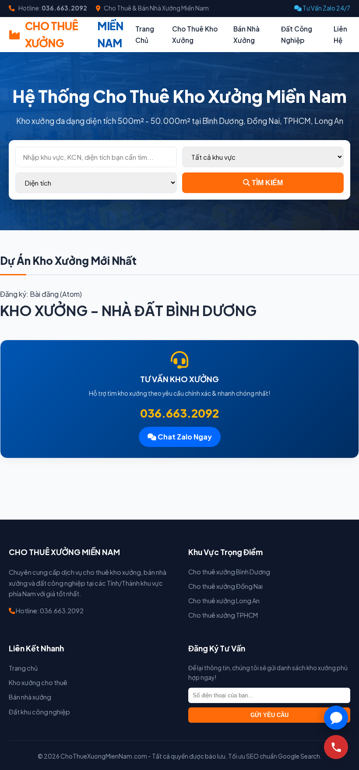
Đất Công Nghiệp (296, 34)
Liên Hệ (340, 34)
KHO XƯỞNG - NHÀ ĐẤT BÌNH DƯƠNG (128, 310)
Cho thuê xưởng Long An (224, 601)
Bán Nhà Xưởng (246, 34)
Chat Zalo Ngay (184, 436)
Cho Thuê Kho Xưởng (195, 34)
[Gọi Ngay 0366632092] (336, 747)
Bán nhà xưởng (30, 697)
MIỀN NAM (74, 34)
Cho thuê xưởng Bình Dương (229, 572)
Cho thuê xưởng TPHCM (223, 615)
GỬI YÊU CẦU (269, 715)
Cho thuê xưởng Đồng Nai (225, 586)
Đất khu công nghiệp (39, 712)
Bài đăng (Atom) (56, 294)
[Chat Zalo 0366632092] (336, 718)
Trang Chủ (144, 34)
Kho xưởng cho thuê (38, 682)
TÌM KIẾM (266, 182)
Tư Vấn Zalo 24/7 (326, 8)
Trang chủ (23, 668)
